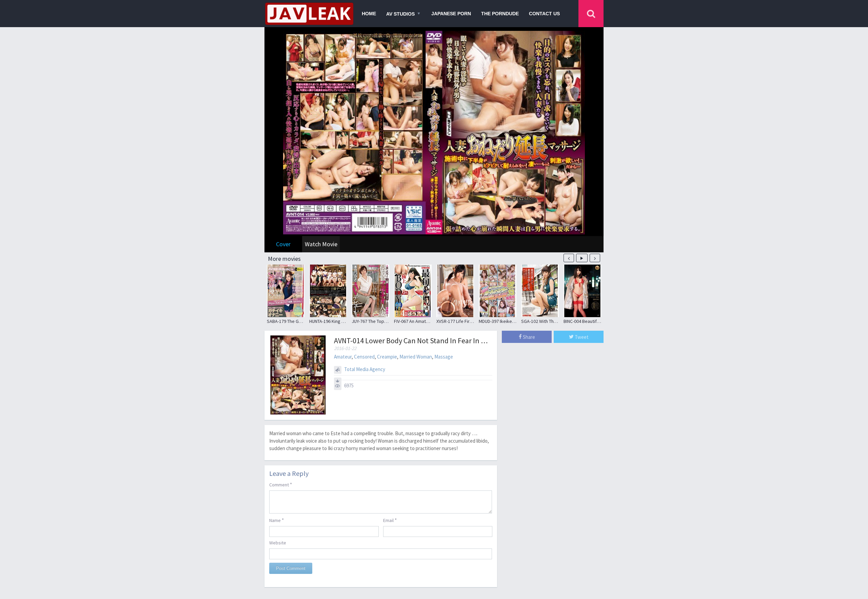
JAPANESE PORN (451, 13)
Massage (443, 356)
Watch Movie (321, 244)
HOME (369, 13)
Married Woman (415, 356)
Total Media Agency (364, 369)
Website (277, 543)
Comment (280, 484)
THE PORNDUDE (500, 13)
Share (528, 337)
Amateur (343, 356)
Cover (283, 244)
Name (276, 520)
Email (390, 520)
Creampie (387, 356)
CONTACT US (544, 13)
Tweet (581, 337)
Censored (364, 356)
